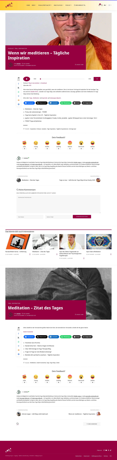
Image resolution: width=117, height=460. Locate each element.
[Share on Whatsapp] (19, 92)
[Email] (19, 100)
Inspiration (33, 129)
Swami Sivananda (28, 332)
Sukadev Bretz (34, 91)
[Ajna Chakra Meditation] (99, 241)
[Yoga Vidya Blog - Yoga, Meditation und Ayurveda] (8, 5)
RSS (30, 85)
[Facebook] (104, 450)
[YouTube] (106, 450)
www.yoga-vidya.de (55, 98)
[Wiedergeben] (26, 79)
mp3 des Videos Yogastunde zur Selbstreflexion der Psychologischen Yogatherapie (70, 253)
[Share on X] (19, 88)
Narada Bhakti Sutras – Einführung (15, 252)
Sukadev (44, 129)
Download (44, 83)
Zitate (57, 362)
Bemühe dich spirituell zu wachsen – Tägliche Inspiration (42, 355)
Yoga (30, 98)
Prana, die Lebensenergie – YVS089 (36, 112)
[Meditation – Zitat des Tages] (45, 241)
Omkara (18, 63)
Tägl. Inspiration (21, 48)
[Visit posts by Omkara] (10, 64)
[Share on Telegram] (19, 96)
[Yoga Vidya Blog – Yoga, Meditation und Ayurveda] (8, 450)
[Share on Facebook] (19, 84)
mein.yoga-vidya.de (37, 164)
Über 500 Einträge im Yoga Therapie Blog (38, 349)
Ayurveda (44, 98)
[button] (102, 5)
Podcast (11, 48)
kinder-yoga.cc (78, 162)
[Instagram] (108, 450)
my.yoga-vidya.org (24, 164)
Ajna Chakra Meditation (93, 252)
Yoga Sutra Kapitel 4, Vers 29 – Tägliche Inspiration (40, 115)
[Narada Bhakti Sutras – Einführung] (18, 241)
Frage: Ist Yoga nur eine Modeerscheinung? (38, 352)
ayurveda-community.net (91, 162)
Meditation (36, 98)
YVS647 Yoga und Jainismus (33, 121)
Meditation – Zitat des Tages (33, 109)
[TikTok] (111, 450)
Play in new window (33, 83)
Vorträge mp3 (72, 129)
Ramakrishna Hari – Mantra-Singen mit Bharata (39, 346)
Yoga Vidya (53, 362)
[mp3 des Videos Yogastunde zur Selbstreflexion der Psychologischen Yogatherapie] (72, 241)
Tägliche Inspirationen (62, 129)
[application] (61, 78)
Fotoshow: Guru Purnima (32, 343)
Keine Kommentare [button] (92, 424)
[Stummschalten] (97, 79)
